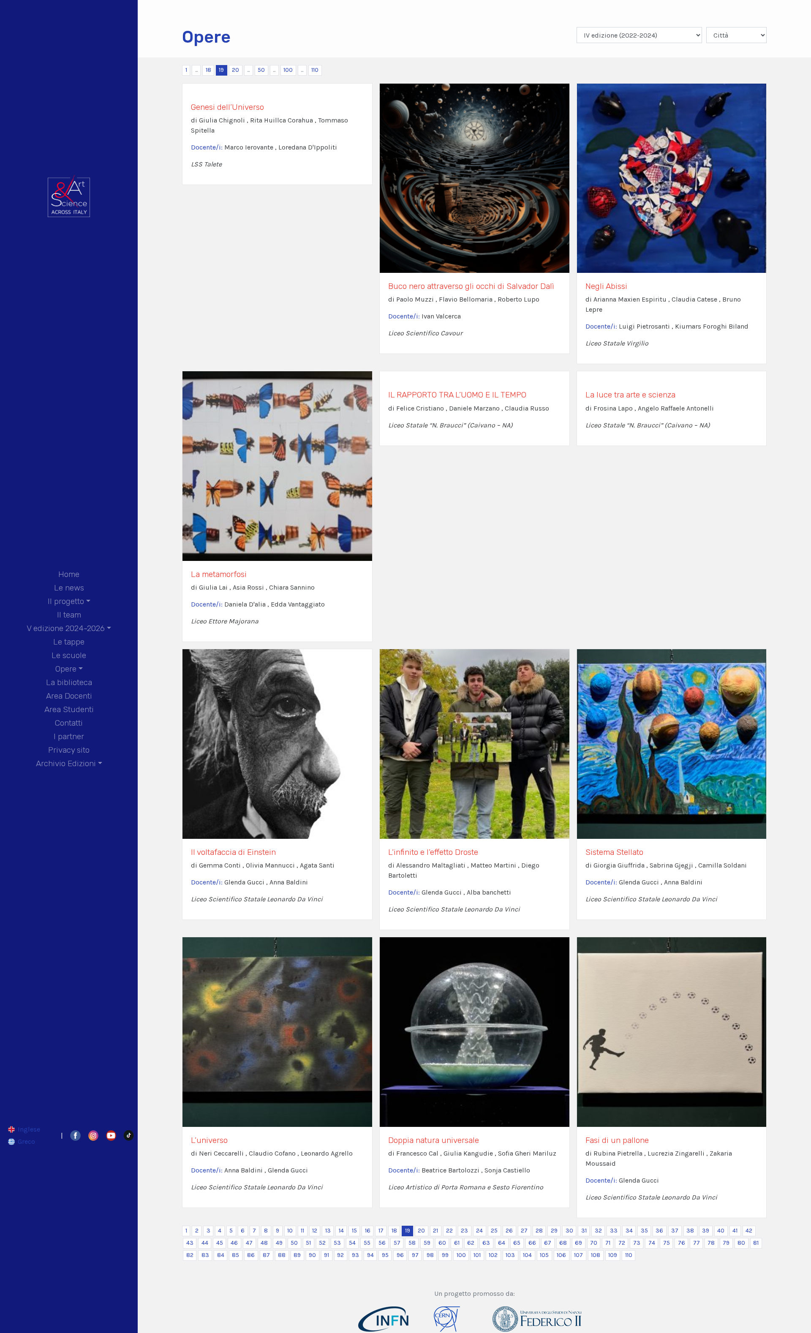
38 (690, 1230)
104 (527, 1255)
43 (189, 1242)
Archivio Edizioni (66, 763)
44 (204, 1242)
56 (382, 1242)
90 (312, 1255)
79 (726, 1242)
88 (282, 1255)
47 (249, 1242)
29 (554, 1230)
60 (442, 1242)
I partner (69, 736)
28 (539, 1230)
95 (385, 1255)
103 (510, 1255)
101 (477, 1255)
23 (464, 1230)
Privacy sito (69, 750)
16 (367, 1230)
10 (290, 1230)
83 (205, 1255)
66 (532, 1242)
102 (493, 1255)
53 (337, 1242)
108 (595, 1255)
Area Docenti (69, 696)
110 (314, 69)
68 (563, 1242)
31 (584, 1230)
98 (430, 1255)
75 (666, 1242)
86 (251, 1255)
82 (189, 1255)
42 (749, 1230)
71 (607, 1242)
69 (578, 1242)
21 (435, 1230)
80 (741, 1242)
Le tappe (68, 642)
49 (279, 1242)
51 (308, 1242)
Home (68, 574)
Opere (65, 669)
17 (381, 1230)
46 (234, 1242)
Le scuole (69, 655)
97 (415, 1255)
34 (629, 1230)
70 (593, 1242)
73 (636, 1242)
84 (220, 1255)
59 (427, 1242)
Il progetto (66, 601)
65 (516, 1242)
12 (314, 1230)
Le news (69, 588)
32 (598, 1230)
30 (569, 1230)
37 (674, 1230)
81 (756, 1242)
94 (370, 1255)
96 (400, 1255)
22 (449, 1230)
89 (297, 1255)
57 (397, 1242)
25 (494, 1230)
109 (612, 1255)
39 (705, 1230)
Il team (69, 615)
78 (711, 1242)
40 (720, 1230)
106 (561, 1255)
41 (735, 1230)
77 (696, 1242)
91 (326, 1255)
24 (479, 1230)
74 (651, 1242)
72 (621, 1242)
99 (445, 1255)
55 (367, 1242)
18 (208, 69)
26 (509, 1230)
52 (322, 1242)
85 (235, 1255)
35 (644, 1230)
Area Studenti (69, 709)
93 (355, 1255)
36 (659, 1230)
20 (235, 69)
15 (354, 1230)
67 (547, 1242)
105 (544, 1255)
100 (288, 69)
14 (341, 1230)
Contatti (69, 723)
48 (264, 1242)
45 (219, 1242)
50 (261, 69)
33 (614, 1230)
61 (457, 1242)
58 (412, 1242)
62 (470, 1242)
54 (352, 1242)
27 (524, 1230)
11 (302, 1230)
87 (266, 1255)
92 (340, 1255)
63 (486, 1242)
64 (501, 1242)
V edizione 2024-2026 (66, 628)
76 (681, 1242)
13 (328, 1230)
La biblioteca (69, 682)
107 (578, 1255)
